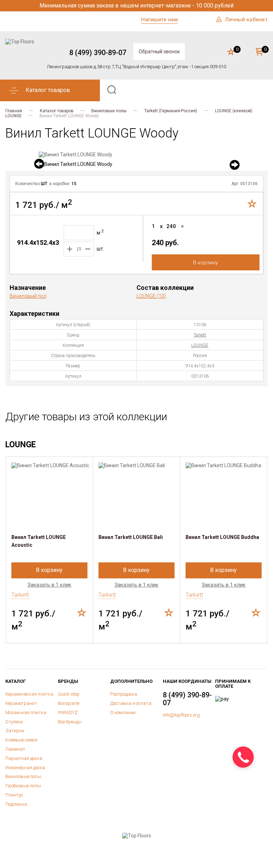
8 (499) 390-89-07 (97, 52)
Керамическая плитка (29, 694)
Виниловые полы (109, 110)
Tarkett (200, 335)
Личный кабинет (246, 19)
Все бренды (70, 721)
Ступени (14, 721)
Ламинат (15, 749)
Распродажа (123, 694)
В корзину (205, 262)
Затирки (14, 730)
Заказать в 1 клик (49, 585)
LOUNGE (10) (151, 296)
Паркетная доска (23, 758)
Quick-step (69, 694)
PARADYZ (67, 712)
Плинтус (14, 795)
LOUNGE (13, 115)
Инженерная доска (25, 767)
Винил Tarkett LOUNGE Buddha (222, 537)
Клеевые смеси (21, 740)
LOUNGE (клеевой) (233, 110)
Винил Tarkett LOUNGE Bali (130, 537)
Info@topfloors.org (181, 715)
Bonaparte (68, 703)
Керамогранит (21, 703)
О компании (122, 712)
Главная (13, 110)
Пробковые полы (23, 785)
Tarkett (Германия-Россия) (170, 110)
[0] (231, 52)
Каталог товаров (57, 110)
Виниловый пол (28, 296)
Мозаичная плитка (25, 712)
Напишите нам (159, 19)
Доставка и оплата (130, 703)
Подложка (16, 804)
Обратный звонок (159, 51)
